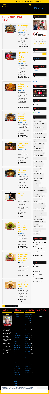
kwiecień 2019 (28, 335)
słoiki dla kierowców (38, 210)
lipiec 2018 (27, 351)
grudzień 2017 (28, 366)
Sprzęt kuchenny (17, 347)
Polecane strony (38, 274)
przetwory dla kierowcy (39, 206)
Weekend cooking (17, 353)
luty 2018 (27, 362)
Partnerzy (37, 269)
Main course (16, 324)
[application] (40, 93)
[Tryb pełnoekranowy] (45, 95)
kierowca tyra (37, 168)
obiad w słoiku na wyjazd (39, 187)
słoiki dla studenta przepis (39, 213)
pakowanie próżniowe (39, 196)
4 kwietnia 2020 (22, 122)
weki (36, 224)
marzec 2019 (27, 337)
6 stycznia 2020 (22, 149)
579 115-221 (42, 45)
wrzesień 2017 (28, 372)
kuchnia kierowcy (38, 173)
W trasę (15, 351)
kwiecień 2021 (28, 314)
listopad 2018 (28, 343)
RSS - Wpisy (37, 112)
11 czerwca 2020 (22, 63)
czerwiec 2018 (28, 353)
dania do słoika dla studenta (39, 124)
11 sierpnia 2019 (22, 198)
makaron (36, 180)
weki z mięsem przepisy (39, 228)
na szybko (36, 183)
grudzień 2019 (28, 329)
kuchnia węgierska (38, 178)
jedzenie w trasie (38, 164)
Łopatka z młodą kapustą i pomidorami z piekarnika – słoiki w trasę (23, 57)
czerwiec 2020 (28, 320)
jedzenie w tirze (38, 161)
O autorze (37, 266)
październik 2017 (28, 370)
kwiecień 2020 (28, 324)
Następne (15, 306)
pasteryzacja (37, 198)
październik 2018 (28, 345)
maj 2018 (27, 355)
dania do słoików (38, 131)
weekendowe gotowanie (39, 221)
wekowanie (37, 231)
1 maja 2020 (21, 90)
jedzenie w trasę (38, 166)
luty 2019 (27, 339)
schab (36, 208)
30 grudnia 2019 (22, 174)
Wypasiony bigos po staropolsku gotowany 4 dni (23, 28)
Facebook (36, 58)
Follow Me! (35, 81)
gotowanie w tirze (38, 146)
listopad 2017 (28, 368)
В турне (15, 362)
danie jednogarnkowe (39, 143)
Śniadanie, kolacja (17, 345)
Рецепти (15, 383)
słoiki (42, 208)
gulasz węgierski (38, 150)
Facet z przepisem (39, 255)
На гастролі (16, 378)
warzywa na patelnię (38, 219)
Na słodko (16, 329)
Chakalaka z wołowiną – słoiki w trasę (23, 86)
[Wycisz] (43, 95)
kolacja (36, 171)
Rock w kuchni (38, 258)
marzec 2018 (27, 360)
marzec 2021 (27, 316)
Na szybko (16, 327)
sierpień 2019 (28, 331)
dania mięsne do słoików (39, 137)
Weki (15, 357)
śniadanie (36, 233)
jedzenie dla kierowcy (39, 153)
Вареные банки (17, 366)
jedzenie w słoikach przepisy (39, 158)
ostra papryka (37, 194)
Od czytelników (17, 333)
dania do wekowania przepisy (38, 134)
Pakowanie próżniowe (18, 335)
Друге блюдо (16, 370)
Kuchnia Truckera (38, 175)
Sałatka (15, 343)
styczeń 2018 (28, 364)
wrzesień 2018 (28, 347)
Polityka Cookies (38, 271)
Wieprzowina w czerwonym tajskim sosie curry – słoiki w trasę (22, 227)
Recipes (15, 341)
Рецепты (15, 385)
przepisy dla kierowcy (39, 203)
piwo (35, 201)
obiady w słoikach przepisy (39, 191)
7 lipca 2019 (21, 233)
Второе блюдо (17, 368)
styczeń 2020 (28, 327)
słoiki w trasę (37, 216)
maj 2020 (27, 322)
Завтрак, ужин (17, 372)
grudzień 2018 (28, 341)
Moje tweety (35, 70)
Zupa (15, 360)
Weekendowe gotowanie (18, 355)
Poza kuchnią (16, 337)
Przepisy (15, 339)
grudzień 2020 (28, 318)
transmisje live (16, 349)
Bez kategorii (16, 314)
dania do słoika (37, 121)
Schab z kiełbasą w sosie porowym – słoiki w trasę (23, 284)
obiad (36, 185)
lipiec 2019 (27, 333)
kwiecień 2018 (28, 357)
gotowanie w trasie (38, 148)
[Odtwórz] (34, 95)
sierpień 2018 (28, 349)
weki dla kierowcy (38, 226)
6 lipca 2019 (21, 262)
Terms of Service (38, 281)
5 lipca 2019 (21, 288)
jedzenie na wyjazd (38, 155)
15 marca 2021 (22, 32)
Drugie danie (16, 322)
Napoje (15, 331)
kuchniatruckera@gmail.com (39, 43)
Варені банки (16, 364)
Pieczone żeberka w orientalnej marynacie (23, 145)
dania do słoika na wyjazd (39, 128)
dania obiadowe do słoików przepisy (39, 140)
